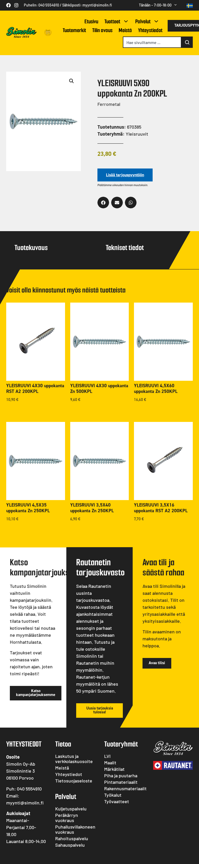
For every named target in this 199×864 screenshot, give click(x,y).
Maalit (110, 762)
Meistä (125, 30)
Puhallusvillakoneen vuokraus (75, 829)
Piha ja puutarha (120, 775)
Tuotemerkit (74, 30)
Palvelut (143, 21)
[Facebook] (8, 5)
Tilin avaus (102, 30)
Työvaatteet (116, 801)
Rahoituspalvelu (71, 838)
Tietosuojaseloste (73, 780)
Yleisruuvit (137, 134)
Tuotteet (112, 21)
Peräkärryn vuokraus (66, 817)
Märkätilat (114, 769)
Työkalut (113, 794)
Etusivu (91, 21)
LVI (107, 756)
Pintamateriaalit (121, 782)
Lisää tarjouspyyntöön (125, 175)
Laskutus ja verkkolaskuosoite (74, 758)
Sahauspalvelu (70, 844)
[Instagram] (16, 5)
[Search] (187, 42)
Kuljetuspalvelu (71, 808)
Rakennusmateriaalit (124, 788)
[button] (71, 81)
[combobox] (152, 42)
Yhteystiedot (150, 30)
